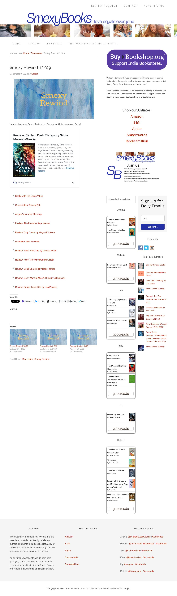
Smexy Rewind (41, 359)
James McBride (114, 455)
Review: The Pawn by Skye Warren (32, 223)
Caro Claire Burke (114, 463)
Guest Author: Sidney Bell (27, 205)
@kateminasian (133, 557)
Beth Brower (113, 385)
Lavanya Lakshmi (114, 267)
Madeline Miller (114, 232)
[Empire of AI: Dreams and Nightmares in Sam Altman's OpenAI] (132, 487)
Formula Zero (113, 355)
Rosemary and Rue (115, 415)
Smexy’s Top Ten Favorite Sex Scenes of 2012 (156, 299)
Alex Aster (112, 313)
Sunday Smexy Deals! (155, 265)
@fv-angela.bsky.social (139, 537)
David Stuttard (113, 500)
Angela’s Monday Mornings (28, 214)
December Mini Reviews (27, 241)
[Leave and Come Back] (132, 268)
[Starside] (132, 316)
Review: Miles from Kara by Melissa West (35, 250)
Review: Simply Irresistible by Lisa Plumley (36, 287)
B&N (136, 122)
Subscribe (153, 226)
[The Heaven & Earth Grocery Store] (132, 455)
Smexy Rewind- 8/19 (79, 346)
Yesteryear (112, 460)
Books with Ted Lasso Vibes (29, 196)
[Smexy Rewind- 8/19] (83, 337)
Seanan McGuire (114, 417)
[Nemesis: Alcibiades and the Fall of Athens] (132, 501)
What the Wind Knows (117, 320)
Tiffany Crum (113, 305)
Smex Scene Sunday (155, 289)
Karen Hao (112, 490)
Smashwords (137, 135)
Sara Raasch (113, 225)
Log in (127, 588)
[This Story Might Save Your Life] (132, 306)
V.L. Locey (112, 473)
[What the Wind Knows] (132, 326)
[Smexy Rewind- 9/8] (53, 337)
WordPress (116, 588)
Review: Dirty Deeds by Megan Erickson (35, 232)
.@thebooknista (132, 550)
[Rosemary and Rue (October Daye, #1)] (132, 421)
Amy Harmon (113, 323)
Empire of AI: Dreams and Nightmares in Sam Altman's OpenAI (117, 484)
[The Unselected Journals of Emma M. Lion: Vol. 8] (132, 382)
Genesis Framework (100, 588)
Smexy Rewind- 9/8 (48, 346)
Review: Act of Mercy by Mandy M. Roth (34, 260)
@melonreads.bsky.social (141, 543)
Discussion (27, 359)
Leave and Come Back (117, 265)
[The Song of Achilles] (132, 236)
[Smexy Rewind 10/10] (23, 337)
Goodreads (157, 537)
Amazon (137, 116)
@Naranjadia (134, 571)
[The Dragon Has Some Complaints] (132, 372)
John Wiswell (113, 371)
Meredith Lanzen (114, 358)
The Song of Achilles (116, 230)
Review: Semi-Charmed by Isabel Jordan (35, 269)
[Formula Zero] (132, 361)
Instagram (128, 564)
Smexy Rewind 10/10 (19, 346)
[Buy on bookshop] (136, 69)
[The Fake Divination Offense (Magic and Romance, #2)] (132, 225)
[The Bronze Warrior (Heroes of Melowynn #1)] (132, 476)
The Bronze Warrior (115, 470)
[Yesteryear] (132, 466)
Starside (110, 310)
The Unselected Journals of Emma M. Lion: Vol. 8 (116, 379)
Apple (137, 129)
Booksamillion (137, 141)
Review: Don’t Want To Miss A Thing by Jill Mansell (40, 278)
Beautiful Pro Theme (76, 588)
